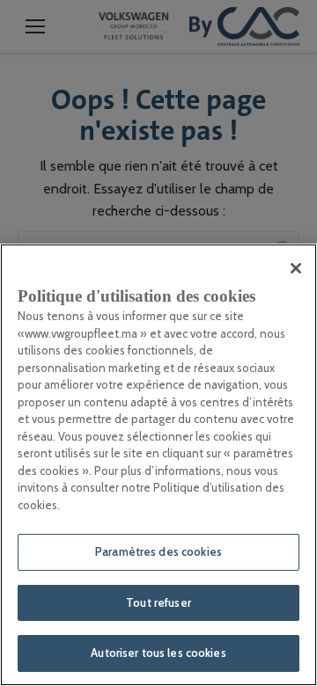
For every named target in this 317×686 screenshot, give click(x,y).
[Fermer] (295, 268)
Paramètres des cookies (158, 551)
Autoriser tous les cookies (158, 653)
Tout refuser (158, 602)
